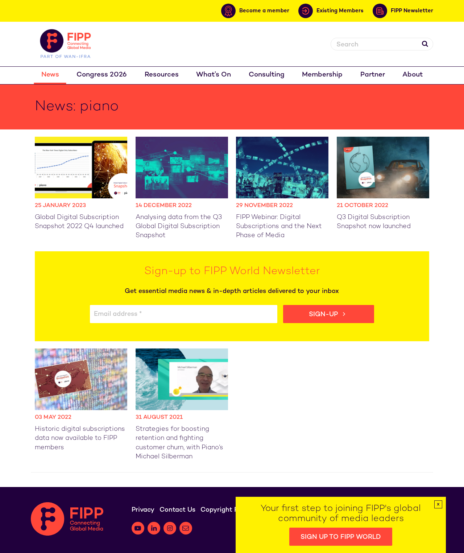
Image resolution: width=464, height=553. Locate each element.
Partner (372, 75)
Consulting (267, 75)
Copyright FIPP (224, 510)
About (412, 75)
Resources (162, 75)
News (50, 75)
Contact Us (177, 510)
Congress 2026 (101, 75)
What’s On (213, 75)
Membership (322, 75)
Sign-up (324, 314)
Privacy (143, 510)
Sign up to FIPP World (341, 537)
